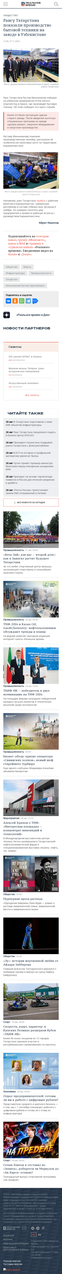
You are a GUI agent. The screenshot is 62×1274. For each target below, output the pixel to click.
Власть (27, 266)
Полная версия (12, 1261)
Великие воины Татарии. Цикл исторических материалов (26, 371)
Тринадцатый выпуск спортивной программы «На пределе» (31, 1172)
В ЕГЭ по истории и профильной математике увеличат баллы (28, 454)
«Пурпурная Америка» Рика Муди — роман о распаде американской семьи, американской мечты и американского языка (29, 904)
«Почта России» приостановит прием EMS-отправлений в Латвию (27, 491)
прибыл (41, 200)
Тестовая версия (12, 1264)
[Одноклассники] (15, 300)
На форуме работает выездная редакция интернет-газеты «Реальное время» (29, 631)
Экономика (9, 1091)
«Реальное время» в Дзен (33, 315)
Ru (33, 1234)
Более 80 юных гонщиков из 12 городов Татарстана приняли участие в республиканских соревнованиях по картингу (29, 1035)
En (39, 1234)
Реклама (8, 1239)
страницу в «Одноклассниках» (25, 245)
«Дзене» (26, 254)
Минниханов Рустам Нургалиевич (25, 285)
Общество (10, 15)
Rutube (12, 254)
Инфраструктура (15, 273)
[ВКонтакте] (8, 300)
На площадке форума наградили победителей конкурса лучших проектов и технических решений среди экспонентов (29, 697)
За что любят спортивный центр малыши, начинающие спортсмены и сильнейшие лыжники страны (29, 563)
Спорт (6, 1022)
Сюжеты (15, 347)
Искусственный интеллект (24, 385)
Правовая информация (15, 1244)
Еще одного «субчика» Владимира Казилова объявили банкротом (28, 763)
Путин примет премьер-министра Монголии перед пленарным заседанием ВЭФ (29, 466)
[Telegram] (28, 300)
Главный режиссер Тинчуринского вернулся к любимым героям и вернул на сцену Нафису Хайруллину (30, 968)
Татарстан (12, 279)
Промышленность (41, 273)
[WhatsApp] (21, 300)
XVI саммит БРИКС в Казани (25, 358)
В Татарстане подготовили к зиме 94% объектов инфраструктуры (29, 423)
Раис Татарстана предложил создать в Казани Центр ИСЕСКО (31, 434)
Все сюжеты (32, 395)
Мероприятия (11, 818)
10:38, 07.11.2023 (11, 41)
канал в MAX (16, 243)
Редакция (8, 1235)
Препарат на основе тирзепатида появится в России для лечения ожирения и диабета (30, 479)
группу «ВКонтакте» (31, 240)
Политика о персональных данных (15, 1248)
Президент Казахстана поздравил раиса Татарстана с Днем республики (29, 444)
